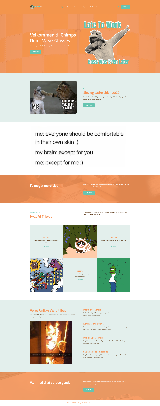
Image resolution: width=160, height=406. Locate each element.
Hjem (62, 7)
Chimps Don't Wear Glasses (47, 7)
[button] (118, 7)
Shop (97, 7)
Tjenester (77, 7)
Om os (69, 7)
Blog (83, 7)
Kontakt (90, 7)
